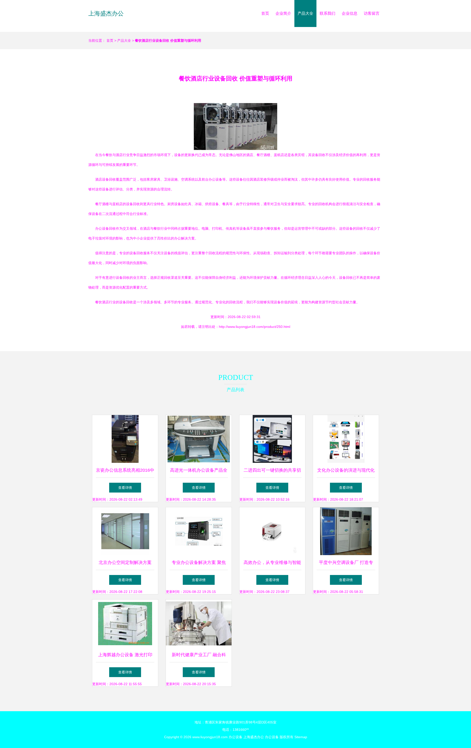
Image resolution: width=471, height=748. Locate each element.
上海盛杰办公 (106, 13)
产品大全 (305, 13)
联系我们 (327, 13)
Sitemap (300, 737)
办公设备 (235, 737)
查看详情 (125, 488)
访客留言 (371, 13)
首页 (265, 13)
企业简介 (283, 13)
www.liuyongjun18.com (210, 737)
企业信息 (349, 13)
